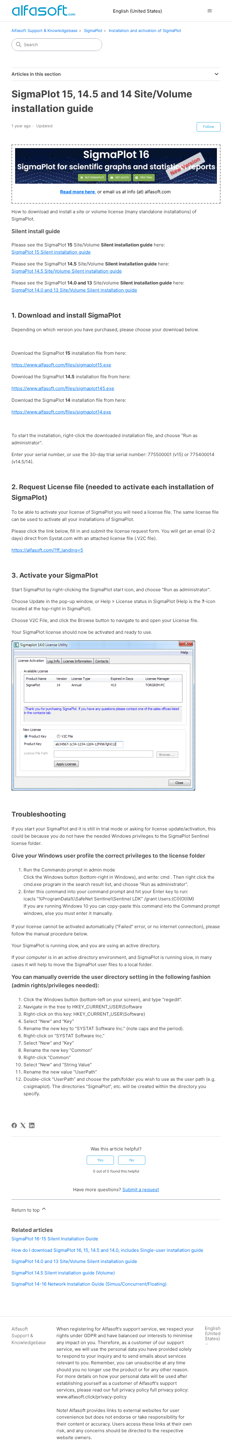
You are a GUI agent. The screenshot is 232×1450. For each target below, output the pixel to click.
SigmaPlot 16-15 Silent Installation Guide (54, 1239)
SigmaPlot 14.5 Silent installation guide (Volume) (63, 1273)
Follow (208, 126)
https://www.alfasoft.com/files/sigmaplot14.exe (61, 412)
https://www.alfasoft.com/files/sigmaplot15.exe (61, 365)
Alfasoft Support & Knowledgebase (44, 30)
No (131, 1160)
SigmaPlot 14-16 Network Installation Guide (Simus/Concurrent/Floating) (88, 1284)
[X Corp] (23, 1125)
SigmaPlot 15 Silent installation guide (51, 252)
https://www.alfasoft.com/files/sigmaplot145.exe (62, 388)
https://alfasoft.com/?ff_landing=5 (47, 550)
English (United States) (137, 11)
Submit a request (140, 1189)
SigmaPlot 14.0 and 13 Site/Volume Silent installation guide (74, 290)
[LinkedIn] (31, 1125)
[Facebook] (14, 1125)
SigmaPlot (93, 30)
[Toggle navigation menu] (210, 11)
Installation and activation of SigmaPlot (145, 30)
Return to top (26, 1210)
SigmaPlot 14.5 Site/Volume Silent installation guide (66, 271)
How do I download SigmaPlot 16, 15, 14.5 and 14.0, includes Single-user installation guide (107, 1250)
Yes (100, 1160)
